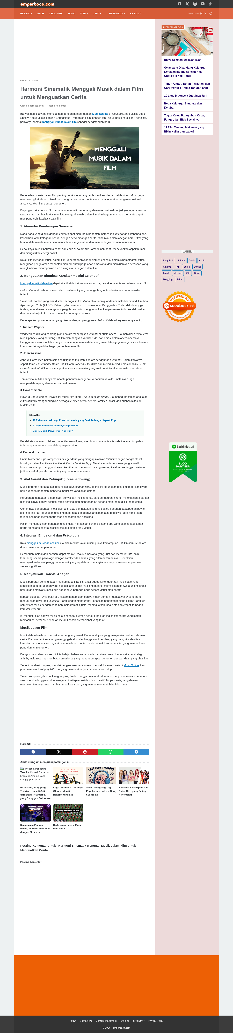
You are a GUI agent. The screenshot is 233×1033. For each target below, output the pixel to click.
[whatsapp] (110, 752)
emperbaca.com (121, 1027)
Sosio (71, 13)
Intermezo (115, 13)
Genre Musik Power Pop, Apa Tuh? (53, 430)
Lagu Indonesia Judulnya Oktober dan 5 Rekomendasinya (68, 791)
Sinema (167, 266)
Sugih (187, 266)
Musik (166, 273)
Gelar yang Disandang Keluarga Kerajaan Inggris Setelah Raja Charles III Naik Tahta (184, 71)
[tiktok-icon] (210, 4)
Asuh (40, 13)
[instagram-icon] (195, 4)
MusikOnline (131, 665)
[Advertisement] (84, 49)
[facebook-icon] (179, 4)
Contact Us (86, 1020)
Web (83, 13)
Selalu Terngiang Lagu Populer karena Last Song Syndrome (101, 791)
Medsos (178, 273)
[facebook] (33, 752)
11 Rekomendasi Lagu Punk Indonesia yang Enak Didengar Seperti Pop (74, 420)
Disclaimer (138, 1020)
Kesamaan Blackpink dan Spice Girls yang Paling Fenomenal (133, 791)
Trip (178, 266)
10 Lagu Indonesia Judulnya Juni (185, 95)
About (73, 1020)
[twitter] (59, 752)
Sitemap (124, 1020)
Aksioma (135, 13)
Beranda (26, 13)
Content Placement (106, 1020)
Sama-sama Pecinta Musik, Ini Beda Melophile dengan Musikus (35, 828)
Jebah (97, 13)
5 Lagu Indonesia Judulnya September (55, 425)
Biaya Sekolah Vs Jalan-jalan (182, 59)
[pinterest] (85, 752)
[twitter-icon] (187, 4)
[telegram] (136, 752)
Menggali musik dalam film (36, 283)
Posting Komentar (56, 105)
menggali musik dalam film (43, 543)
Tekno (180, 279)
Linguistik (56, 13)
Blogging (168, 279)
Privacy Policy (155, 1020)
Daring (197, 266)
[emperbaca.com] (39, 4)
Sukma (181, 260)
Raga (197, 273)
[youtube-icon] (202, 4)
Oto (188, 273)
